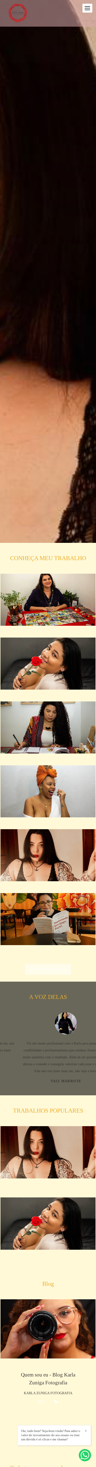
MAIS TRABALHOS (48, 969)
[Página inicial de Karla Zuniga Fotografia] (18, 13)
